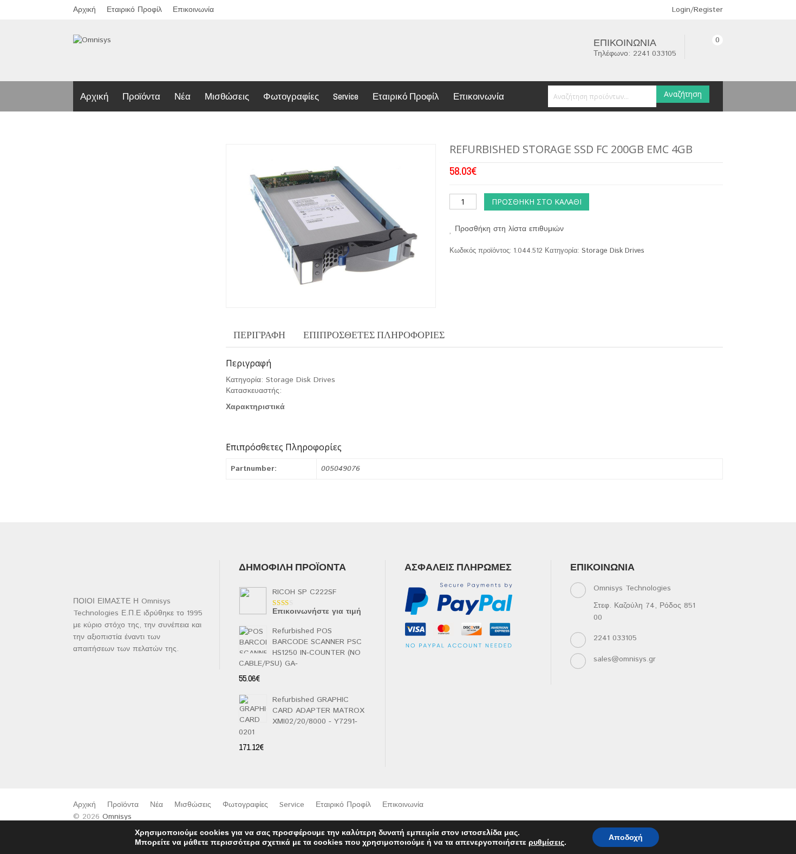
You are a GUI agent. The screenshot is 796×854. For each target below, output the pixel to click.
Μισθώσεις (227, 96)
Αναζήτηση (683, 94)
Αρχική (84, 9)
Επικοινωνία (193, 9)
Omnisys (117, 816)
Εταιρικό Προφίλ (134, 9)
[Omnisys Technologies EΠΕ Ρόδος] (92, 40)
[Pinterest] (517, 664)
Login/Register (696, 9)
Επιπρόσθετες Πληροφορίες (374, 334)
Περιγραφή (259, 334)
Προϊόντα (141, 96)
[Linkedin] (454, 664)
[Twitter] (433, 664)
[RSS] (475, 664)
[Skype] (411, 678)
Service (345, 96)
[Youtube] (496, 664)
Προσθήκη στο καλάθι (537, 201)
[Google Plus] (433, 678)
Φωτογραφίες (291, 96)
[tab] (259, 335)
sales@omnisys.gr (624, 659)
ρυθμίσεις (546, 842)
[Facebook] (411, 664)
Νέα (182, 96)
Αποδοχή (626, 837)
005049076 (340, 468)
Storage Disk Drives (613, 251)
